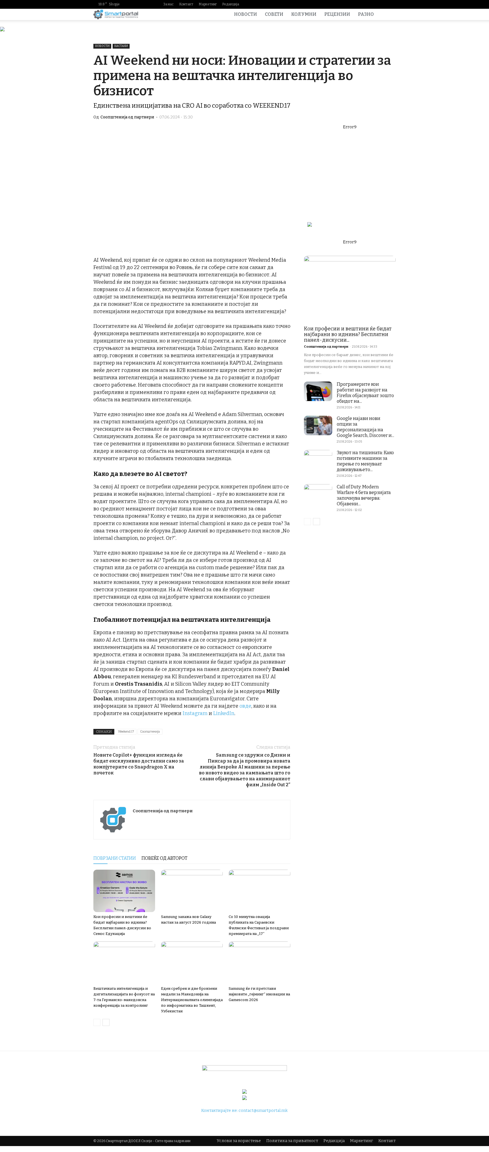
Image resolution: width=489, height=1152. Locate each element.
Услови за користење (239, 1140)
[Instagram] (364, 4)
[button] (389, 14)
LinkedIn (223, 713)
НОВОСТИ (245, 14)
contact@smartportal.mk (263, 1110)
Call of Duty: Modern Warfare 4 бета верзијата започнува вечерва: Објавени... (364, 495)
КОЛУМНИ (303, 14)
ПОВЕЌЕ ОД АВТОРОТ (164, 858)
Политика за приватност (292, 1140)
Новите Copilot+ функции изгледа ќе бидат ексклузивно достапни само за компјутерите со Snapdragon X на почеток (138, 764)
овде (245, 706)
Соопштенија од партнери (127, 117)
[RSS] (382, 4)
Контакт (186, 4)
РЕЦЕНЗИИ (337, 14)
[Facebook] (355, 4)
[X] (391, 4)
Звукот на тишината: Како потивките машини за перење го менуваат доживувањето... (365, 461)
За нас (168, 4)
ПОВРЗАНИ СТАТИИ (114, 858)
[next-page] (106, 1022)
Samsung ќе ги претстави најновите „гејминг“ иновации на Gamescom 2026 (259, 994)
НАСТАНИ (121, 46)
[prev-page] (96, 1022)
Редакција (230, 4)
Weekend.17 (126, 731)
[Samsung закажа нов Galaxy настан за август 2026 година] (192, 891)
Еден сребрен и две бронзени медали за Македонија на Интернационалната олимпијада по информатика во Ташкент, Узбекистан (192, 999)
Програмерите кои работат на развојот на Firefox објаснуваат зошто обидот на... (365, 393)
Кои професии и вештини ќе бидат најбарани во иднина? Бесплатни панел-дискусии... (348, 334)
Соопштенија (150, 731)
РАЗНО (366, 14)
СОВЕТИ (274, 14)
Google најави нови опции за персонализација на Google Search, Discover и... (365, 427)
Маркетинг (208, 4)
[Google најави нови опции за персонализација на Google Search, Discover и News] (318, 425)
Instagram (195, 713)
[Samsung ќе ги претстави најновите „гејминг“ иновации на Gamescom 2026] (259, 962)
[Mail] (373, 4)
